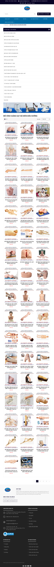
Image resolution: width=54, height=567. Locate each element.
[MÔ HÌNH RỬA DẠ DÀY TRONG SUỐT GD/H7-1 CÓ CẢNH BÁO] (11, 316)
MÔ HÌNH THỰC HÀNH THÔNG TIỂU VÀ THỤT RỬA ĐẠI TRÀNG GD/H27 (27, 367)
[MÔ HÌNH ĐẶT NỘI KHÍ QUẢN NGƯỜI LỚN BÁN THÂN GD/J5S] (11, 275)
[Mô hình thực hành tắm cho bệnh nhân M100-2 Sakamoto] (11, 462)
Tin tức (24, 18)
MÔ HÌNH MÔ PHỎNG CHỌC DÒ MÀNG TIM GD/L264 (11, 242)
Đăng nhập (29, 3)
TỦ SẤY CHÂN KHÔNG (8, 97)
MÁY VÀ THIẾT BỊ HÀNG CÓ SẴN (9, 33)
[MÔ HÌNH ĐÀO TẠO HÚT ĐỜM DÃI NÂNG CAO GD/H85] (43, 316)
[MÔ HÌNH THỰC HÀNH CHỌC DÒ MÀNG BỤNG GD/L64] (43, 441)
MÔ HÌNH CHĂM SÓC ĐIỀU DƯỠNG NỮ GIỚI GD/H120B (27, 346)
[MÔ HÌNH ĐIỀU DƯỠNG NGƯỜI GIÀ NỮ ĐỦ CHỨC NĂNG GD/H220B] (11, 441)
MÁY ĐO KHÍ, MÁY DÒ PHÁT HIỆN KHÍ (10, 56)
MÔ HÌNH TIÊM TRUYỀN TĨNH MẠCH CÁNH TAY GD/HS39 (27, 325)
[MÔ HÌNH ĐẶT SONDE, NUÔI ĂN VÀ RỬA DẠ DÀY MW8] (27, 150)
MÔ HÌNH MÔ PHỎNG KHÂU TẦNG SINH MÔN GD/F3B (27, 200)
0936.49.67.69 (16, 516)
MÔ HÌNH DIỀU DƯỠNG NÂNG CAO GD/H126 (42, 429)
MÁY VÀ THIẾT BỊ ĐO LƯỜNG (9, 36)
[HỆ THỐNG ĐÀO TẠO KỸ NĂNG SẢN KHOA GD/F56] (43, 191)
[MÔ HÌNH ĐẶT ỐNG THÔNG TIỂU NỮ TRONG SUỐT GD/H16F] (11, 150)
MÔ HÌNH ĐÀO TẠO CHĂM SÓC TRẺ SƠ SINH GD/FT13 (11, 221)
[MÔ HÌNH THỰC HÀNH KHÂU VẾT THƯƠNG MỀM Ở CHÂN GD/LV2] (11, 170)
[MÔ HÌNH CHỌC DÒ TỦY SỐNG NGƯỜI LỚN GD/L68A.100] (27, 275)
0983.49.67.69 (9, 516)
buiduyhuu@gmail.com (11, 520)
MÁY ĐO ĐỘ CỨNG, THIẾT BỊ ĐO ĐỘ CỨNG (11, 39)
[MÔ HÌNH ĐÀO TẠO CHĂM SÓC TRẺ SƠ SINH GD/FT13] (11, 212)
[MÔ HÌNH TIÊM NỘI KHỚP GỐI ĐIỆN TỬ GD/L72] (43, 379)
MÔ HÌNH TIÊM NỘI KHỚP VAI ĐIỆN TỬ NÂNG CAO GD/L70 (11, 388)
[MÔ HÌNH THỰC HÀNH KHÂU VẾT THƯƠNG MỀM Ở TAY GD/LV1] (27, 170)
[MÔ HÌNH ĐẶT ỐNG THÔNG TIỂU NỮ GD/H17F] (43, 275)
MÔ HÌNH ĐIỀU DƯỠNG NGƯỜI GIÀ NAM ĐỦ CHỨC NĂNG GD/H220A (27, 450)
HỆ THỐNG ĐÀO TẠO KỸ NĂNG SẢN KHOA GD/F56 (42, 200)
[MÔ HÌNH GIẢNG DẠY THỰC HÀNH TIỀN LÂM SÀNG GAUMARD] (27, 462)
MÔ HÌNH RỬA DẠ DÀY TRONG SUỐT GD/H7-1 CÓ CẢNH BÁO (11, 325)
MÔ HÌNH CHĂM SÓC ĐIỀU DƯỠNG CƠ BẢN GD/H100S (11, 346)
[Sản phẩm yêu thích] (20, 3)
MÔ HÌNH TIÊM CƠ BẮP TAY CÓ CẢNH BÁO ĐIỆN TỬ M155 (11, 429)
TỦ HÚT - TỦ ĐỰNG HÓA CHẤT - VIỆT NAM (11, 80)
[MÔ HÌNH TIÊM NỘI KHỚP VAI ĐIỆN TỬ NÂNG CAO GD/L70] (11, 379)
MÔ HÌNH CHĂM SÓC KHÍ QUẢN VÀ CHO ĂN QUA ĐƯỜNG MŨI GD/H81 (43, 304)
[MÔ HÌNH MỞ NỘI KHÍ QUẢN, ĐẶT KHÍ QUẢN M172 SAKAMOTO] (43, 399)
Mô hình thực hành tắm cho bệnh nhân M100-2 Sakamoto (11, 471)
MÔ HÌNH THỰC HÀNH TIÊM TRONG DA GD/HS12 (11, 367)
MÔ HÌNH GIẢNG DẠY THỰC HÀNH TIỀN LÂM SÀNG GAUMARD (27, 471)
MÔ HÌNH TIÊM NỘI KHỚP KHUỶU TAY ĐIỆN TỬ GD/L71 (27, 388)
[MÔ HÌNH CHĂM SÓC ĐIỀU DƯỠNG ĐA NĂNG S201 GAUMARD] (43, 358)
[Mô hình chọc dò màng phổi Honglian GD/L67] (11, 191)
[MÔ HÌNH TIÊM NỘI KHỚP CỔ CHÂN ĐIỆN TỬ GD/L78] (11, 399)
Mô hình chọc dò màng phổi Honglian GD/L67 (11, 200)
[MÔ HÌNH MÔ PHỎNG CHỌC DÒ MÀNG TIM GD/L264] (11, 233)
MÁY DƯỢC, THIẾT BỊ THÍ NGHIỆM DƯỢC (11, 53)
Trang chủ (7, 18)
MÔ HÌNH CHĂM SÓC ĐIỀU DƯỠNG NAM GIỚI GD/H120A (43, 346)
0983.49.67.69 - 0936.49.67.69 (41, 1)
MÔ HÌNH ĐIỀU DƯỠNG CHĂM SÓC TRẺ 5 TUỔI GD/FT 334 (42, 242)
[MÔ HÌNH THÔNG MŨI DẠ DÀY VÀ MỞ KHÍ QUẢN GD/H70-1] (27, 295)
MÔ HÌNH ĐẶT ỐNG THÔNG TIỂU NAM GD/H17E (11, 304)
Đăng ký (33, 3)
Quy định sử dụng (35, 18)
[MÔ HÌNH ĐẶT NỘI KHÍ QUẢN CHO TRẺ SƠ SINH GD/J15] (43, 212)
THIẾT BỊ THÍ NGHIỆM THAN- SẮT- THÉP (11, 49)
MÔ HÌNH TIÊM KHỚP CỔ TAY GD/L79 (27, 408)
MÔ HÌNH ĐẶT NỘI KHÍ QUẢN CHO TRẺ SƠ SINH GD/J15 (43, 221)
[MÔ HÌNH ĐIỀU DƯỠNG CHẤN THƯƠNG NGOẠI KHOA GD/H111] (27, 212)
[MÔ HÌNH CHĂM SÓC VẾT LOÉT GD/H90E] (27, 254)
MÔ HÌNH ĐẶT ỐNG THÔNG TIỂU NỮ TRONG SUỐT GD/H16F (11, 159)
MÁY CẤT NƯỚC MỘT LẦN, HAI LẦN (10, 70)
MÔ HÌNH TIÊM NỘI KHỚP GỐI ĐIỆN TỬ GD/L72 (42, 388)
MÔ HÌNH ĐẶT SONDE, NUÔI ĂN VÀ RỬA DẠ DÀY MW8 (27, 159)
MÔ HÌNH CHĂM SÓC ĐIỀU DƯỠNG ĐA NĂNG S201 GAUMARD (42, 367)
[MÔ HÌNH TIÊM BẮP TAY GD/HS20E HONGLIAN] (27, 420)
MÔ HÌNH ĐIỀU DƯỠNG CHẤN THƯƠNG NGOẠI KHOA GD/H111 (27, 221)
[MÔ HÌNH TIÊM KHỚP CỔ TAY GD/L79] (27, 399)
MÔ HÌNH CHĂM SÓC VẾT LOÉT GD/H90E (27, 263)
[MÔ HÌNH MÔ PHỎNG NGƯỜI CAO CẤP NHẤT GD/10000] (43, 129)
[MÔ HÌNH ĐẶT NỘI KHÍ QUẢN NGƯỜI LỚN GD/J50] (11, 254)
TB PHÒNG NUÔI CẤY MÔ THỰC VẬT (10, 46)
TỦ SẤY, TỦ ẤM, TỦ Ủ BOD (8, 93)
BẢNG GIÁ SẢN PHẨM (9, 22)
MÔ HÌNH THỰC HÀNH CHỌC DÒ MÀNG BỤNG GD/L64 (43, 450)
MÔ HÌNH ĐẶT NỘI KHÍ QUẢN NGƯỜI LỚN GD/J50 (11, 263)
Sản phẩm (16, 18)
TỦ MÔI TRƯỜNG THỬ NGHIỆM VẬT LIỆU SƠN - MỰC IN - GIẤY (14, 73)
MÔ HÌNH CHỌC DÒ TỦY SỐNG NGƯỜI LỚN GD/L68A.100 (27, 284)
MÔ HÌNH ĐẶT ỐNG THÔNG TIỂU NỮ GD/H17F (43, 284)
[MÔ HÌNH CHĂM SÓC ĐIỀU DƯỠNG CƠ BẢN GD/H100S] (11, 337)
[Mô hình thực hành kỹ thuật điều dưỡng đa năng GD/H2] (27, 233)
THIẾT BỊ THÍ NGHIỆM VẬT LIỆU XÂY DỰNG (11, 43)
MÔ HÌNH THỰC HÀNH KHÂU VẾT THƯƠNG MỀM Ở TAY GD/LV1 (27, 180)
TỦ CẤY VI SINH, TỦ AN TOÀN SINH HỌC (11, 76)
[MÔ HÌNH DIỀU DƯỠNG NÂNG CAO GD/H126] (43, 420)
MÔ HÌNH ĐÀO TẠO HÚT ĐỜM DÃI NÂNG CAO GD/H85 (42, 325)
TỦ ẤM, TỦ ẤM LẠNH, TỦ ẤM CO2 (10, 90)
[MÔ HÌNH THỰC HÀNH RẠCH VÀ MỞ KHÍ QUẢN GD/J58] (43, 254)
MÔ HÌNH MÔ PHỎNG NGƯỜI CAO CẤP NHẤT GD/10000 (43, 138)
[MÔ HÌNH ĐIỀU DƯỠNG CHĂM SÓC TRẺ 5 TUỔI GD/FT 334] (43, 233)
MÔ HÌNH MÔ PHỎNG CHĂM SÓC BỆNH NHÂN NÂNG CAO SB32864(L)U (43, 159)
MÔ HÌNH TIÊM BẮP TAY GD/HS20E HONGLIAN (27, 429)
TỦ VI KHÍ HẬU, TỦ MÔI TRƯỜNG (9, 83)
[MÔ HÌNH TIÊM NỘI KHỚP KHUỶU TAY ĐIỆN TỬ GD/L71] (27, 379)
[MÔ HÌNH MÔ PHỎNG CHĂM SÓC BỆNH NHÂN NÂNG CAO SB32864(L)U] (43, 150)
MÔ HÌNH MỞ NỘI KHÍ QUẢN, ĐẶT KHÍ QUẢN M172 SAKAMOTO (43, 408)
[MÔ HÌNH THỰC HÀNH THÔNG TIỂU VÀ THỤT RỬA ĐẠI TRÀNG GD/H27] (27, 358)
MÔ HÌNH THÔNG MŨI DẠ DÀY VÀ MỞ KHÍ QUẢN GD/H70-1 (27, 304)
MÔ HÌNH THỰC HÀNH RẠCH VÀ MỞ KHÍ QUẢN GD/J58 (43, 263)
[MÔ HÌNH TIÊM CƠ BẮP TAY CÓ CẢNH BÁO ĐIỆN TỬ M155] (11, 420)
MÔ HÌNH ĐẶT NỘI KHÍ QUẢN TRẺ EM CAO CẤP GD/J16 (27, 138)
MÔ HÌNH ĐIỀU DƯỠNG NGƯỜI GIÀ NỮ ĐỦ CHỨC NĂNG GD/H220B (11, 450)
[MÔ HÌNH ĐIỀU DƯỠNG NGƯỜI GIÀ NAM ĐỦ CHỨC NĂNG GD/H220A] (27, 441)
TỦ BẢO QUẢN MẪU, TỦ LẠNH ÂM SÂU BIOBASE (12, 86)
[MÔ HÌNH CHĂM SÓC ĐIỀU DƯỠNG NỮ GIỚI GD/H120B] (27, 337)
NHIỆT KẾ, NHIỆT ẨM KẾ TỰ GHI (9, 66)
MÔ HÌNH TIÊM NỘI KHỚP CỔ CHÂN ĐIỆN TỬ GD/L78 (11, 408)
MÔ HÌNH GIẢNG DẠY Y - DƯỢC (9, 63)
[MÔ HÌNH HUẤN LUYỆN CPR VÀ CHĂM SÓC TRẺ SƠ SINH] (43, 170)
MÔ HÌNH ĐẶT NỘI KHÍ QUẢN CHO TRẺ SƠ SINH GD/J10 (11, 138)
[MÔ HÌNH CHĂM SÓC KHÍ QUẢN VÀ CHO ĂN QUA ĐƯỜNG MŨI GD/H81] (43, 295)
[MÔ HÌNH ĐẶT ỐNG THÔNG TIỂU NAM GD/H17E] (11, 295)
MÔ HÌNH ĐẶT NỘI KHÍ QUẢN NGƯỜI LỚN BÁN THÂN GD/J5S (11, 284)
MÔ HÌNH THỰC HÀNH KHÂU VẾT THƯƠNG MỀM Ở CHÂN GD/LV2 (11, 180)
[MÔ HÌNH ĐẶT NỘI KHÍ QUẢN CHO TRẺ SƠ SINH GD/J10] (11, 129)
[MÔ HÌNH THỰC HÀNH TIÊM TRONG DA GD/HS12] (11, 358)
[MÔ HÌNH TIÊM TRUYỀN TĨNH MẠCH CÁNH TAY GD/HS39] (27, 316)
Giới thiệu (45, 18)
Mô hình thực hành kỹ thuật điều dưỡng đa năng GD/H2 (27, 242)
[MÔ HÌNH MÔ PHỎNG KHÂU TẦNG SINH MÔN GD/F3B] (27, 191)
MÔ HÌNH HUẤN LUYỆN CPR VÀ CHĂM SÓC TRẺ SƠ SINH (42, 180)
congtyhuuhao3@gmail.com (24, 1)
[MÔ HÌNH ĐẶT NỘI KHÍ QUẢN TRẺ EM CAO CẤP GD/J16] (27, 129)
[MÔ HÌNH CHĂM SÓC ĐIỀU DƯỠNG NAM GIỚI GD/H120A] (43, 337)
